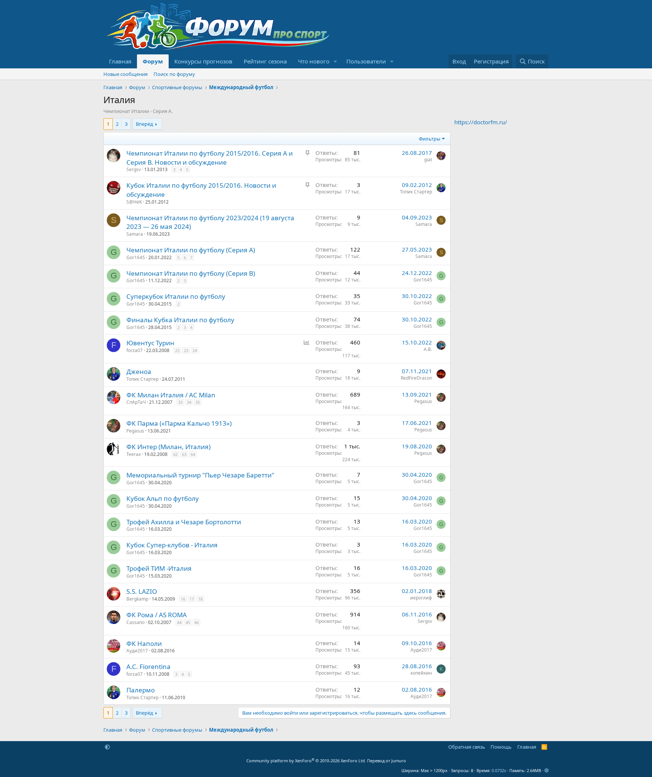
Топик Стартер (416, 191)
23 (186, 350)
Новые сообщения (125, 74)
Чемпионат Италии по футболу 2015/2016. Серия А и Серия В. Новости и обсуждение (209, 158)
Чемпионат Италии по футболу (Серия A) (190, 250)
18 (200, 599)
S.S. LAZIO (141, 591)
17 (191, 599)
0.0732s (499, 770)
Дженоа (138, 371)
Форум (153, 61)
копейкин (421, 673)
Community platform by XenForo (306, 760)
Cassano (135, 622)
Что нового (313, 61)
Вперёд (144, 123)
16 (183, 599)
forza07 (134, 350)
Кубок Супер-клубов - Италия (172, 545)
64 (193, 454)
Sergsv (133, 169)
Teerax (133, 454)
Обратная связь (466, 746)
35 (197, 402)
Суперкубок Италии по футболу (175, 296)
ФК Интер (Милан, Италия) (168, 446)
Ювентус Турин (150, 342)
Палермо (140, 690)
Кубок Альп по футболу (162, 498)
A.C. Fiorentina (148, 666)
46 (196, 622)
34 (189, 402)
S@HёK (134, 202)
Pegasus (423, 401)
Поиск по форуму (174, 74)
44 (179, 622)
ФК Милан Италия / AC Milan (170, 395)
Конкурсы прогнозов (203, 61)
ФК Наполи (144, 643)
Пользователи (366, 61)
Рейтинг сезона (265, 61)
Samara (134, 234)
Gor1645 (135, 257)
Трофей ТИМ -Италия (159, 568)
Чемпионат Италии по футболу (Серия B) (190, 273)
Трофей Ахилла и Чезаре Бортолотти (183, 521)
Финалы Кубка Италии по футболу (180, 319)
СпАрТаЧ (136, 402)
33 (180, 402)
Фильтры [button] (429, 138)
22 (177, 350)
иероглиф (421, 598)
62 (175, 454)
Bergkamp (137, 599)
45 (188, 622)
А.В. (428, 349)
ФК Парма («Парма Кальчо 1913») (179, 423)
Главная (120, 61)
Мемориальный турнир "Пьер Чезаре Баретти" (200, 475)
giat (428, 159)
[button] (335, 61)
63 (184, 454)
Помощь (501, 746)
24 (194, 350)
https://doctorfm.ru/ (480, 122)
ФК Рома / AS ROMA (156, 614)
